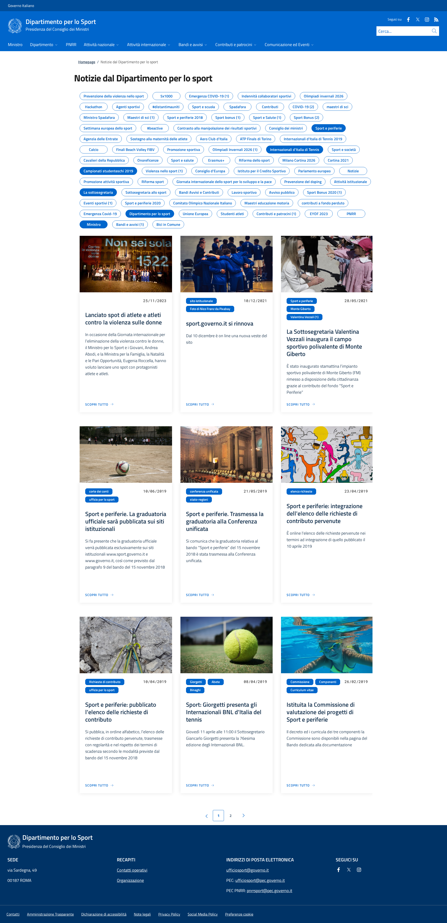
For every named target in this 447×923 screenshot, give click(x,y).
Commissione (300, 681)
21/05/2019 (255, 491)
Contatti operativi (132, 870)
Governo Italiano (21, 5)
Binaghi (195, 690)
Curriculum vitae (302, 690)
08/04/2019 (255, 681)
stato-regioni (199, 499)
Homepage (86, 62)
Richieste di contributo (104, 681)
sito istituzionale (201, 300)
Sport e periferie (302, 300)
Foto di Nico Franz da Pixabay (210, 308)
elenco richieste (301, 491)
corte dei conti (98, 491)
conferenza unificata (204, 491)
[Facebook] (406, 19)
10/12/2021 (255, 300)
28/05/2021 (356, 300)
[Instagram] (425, 19)
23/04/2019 (356, 491)
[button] (239, 914)
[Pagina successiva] (243, 815)
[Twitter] (415, 19)
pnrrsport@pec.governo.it (269, 890)
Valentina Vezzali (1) (304, 317)
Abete (216, 681)
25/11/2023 (154, 300)
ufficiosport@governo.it (247, 870)
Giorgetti (196, 681)
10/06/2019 (154, 491)
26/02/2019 (356, 681)
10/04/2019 (154, 681)
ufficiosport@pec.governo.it (260, 880)
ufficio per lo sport (102, 499)
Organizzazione (130, 880)
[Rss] (434, 19)
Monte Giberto (301, 308)
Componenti (327, 681)
